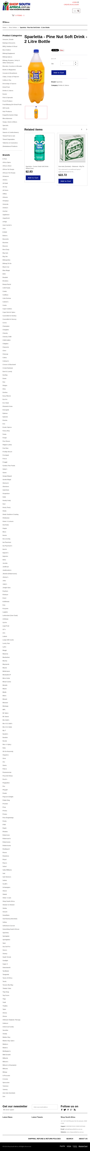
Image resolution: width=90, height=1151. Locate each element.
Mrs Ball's (6, 720)
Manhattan (6, 657)
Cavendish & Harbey (9, 316)
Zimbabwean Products (10, 146)
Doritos (5, 392)
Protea (5, 811)
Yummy (5, 1089)
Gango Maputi (7, 476)
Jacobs (5, 563)
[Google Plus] (71, 1109)
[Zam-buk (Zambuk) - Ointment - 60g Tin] (72, 148)
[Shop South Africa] (16, 5)
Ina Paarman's (7, 546)
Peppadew (6, 783)
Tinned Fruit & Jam (9, 136)
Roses (5, 852)
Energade (6, 410)
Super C (5, 964)
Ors (4, 762)
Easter (5, 94)
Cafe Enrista (7, 298)
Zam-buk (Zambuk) (9, 1093)
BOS (4, 274)
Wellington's (7, 1051)
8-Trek (5, 159)
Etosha (5, 420)
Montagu (5, 706)
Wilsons (5, 1068)
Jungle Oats (7, 587)
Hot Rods (6, 525)
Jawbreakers (7, 570)
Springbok (6, 936)
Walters (5, 1048)
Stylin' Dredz (7, 957)
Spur (4, 943)
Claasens (6, 347)
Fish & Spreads (8, 97)
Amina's (5, 208)
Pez (4, 786)
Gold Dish (6, 490)
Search (69, 1139)
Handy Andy (7, 500)
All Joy (5, 187)
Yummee (5, 1086)
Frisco (5, 458)
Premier (5, 804)
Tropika (5, 1006)
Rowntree (6, 856)
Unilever (5, 1023)
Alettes (5, 180)
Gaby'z (5, 469)
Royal (4, 859)
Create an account (71, 4)
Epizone (5, 417)
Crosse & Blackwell (9, 364)
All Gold (5, 183)
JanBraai (6, 567)
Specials (5, 125)
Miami (5, 689)
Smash (5, 912)
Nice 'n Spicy (7, 744)
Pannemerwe (7, 772)
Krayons (5, 608)
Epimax (5, 413)
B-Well (5, 232)
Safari (5, 866)
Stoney (5, 953)
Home (5, 27)
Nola (4, 748)
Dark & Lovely (7, 371)
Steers (5, 950)
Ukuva (5, 1016)
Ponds (5, 793)
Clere (4, 350)
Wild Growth (7, 1054)
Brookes (5, 281)
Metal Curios (7, 682)
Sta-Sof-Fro (6, 946)
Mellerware (6, 671)
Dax (4, 382)
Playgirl (5, 790)
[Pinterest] (68, 1109)
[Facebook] (61, 1109)
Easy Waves (7, 396)
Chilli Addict (7, 340)
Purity (5, 821)
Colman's (6, 361)
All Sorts (5, 190)
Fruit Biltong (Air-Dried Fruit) (12, 104)
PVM (4, 824)
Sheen (5, 891)
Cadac (5, 291)
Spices (5, 129)
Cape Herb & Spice (9, 312)
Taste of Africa (7, 978)
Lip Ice (5, 622)
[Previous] (81, 129)
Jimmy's (5, 577)
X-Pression (6, 1075)
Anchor (5, 211)
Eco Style (6, 403)
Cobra (5, 357)
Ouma (5, 765)
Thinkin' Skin (7, 988)
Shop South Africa (9, 901)
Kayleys (5, 591)
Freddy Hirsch (7, 452)
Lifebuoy (5, 619)
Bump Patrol (7, 284)
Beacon (5, 246)
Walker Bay (6, 1037)
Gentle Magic (7, 479)
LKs (4, 633)
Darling (5, 375)
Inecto (5, 549)
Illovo (4, 532)
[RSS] (75, 1109)
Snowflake (6, 915)
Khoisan (5, 594)
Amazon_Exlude (8, 39)
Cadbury (5, 295)
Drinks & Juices (8, 90)
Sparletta (6, 933)
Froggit (5, 462)
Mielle (4, 692)
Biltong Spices (7, 57)
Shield (5, 894)
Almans (5, 197)
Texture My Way (8, 985)
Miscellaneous (7, 118)
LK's (4, 629)
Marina (5, 661)
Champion (6, 326)
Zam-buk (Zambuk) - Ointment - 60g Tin (71, 166)
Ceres (5, 323)
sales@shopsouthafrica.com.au (73, 1129)
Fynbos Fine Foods (9, 465)
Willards (5, 1058)
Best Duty (6, 249)
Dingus (5, 385)
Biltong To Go (7, 263)
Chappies (6, 330)
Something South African (11, 929)
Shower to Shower (9, 905)
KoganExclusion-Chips (10, 115)
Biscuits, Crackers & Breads (12, 66)
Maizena (5, 654)
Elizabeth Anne (8, 406)
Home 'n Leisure (8, 521)
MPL (4, 709)
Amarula (5, 204)
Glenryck (6, 483)
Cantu (5, 305)
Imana (5, 535)
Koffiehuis (6, 601)
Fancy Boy (6, 431)
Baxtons (5, 242)
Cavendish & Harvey (9, 319)
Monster (5, 702)
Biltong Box (6, 260)
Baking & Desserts (9, 43)
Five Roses (6, 441)
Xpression (6, 1082)
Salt (4, 873)
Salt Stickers (7, 877)
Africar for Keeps (8, 169)
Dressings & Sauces (9, 83)
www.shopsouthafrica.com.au (75, 1132)
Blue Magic (6, 270)
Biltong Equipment (9, 53)
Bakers (5, 235)
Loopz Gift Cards (8, 640)
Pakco (5, 769)
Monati (5, 699)
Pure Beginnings (8, 817)
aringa (5, 221)
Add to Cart (59, 73)
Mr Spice (5, 713)
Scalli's (5, 884)
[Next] (86, 129)
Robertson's (7, 838)
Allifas (5, 194)
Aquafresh (6, 218)
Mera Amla (6, 678)
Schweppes (6, 887)
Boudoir (5, 277)
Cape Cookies (7, 309)
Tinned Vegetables (9, 139)
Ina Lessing (6, 539)
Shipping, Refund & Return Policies (44, 1139)
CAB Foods (6, 288)
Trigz (4, 999)
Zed (4, 1096)
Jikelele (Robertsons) (10, 574)
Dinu (4, 389)
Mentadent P (7, 675)
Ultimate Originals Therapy (11, 1020)
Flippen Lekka (7, 445)
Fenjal (5, 438)
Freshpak (6, 455)
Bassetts (6, 239)
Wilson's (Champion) (9, 1065)
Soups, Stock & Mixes (10, 122)
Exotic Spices (7, 427)
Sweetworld (6, 967)
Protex (5, 814)
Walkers (5, 1044)
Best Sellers (13, 27)
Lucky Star (6, 643)
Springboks (6, 939)
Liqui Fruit (6, 626)
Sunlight (5, 960)
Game (5, 472)
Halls (4, 497)
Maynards (6, 664)
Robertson (6, 835)
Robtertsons (7, 845)
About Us (83, 1139)
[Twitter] (65, 1109)
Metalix (5, 685)
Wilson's (5, 1061)
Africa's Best (7, 166)
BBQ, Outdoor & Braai (10, 46)
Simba (5, 908)
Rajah (4, 828)
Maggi (5, 650)
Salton (5, 880)
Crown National (8, 368)
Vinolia (5, 1034)
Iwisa (4, 560)
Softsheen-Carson (9, 926)
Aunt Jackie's (7, 225)
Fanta (4, 434)
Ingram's (5, 553)
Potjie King (6, 800)
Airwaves (6, 176)
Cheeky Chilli (7, 337)
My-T (4, 730)
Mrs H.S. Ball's (7, 723)
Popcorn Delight (8, 797)
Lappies (5, 612)
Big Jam (5, 253)
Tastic (5, 981)
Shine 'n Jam (7, 898)
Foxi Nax (5, 448)
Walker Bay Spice (8, 1041)
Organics (6, 755)
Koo (4, 605)
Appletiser (6, 215)
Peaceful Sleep (8, 776)
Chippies (5, 343)
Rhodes (5, 831)
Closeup (5, 354)
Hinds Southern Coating (10, 514)
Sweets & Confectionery (11, 132)
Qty (52, 63)
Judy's (5, 584)
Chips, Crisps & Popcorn (11, 76)
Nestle (5, 741)
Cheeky (5, 333)
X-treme (5, 1079)
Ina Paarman (7, 542)
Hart (4, 504)
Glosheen (6, 486)
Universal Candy (8, 1027)
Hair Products (7, 111)
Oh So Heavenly (8, 751)
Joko (4, 580)
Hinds (4, 511)
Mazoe (5, 668)
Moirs (4, 696)
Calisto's (5, 302)
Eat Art (5, 399)
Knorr (4, 598)
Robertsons (6, 842)
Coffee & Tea (7, 80)
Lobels (5, 636)
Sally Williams (7, 870)
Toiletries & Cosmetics (10, 143)
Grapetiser (6, 493)
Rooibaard (6, 849)
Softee (5, 922)
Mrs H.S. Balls (7, 727)
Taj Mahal (6, 971)
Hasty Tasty (7, 507)
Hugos (5, 528)
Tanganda (6, 974)
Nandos (5, 737)
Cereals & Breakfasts (10, 73)
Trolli (4, 1002)
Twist (4, 1009)
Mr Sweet (6, 716)
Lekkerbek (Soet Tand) (10, 615)
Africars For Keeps (9, 173)
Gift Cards (6, 108)
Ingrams (5, 556)
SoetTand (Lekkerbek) (10, 919)
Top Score (6, 995)
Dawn (4, 378)
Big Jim (5, 256)
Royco (5, 863)
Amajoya (6, 201)
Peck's (5, 779)
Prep (4, 807)
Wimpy (5, 1072)
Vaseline (5, 1030)
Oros (4, 758)
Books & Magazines (9, 70)
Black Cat (6, 267)
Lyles (4, 647)
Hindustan (6, 518)
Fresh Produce (7, 101)
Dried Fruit (6, 87)
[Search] (78, 11)
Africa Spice (7, 162)
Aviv (4, 228)
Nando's (5, 734)
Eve (4, 424)
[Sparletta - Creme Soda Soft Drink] (39, 148)
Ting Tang (6, 992)
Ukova (5, 1013)
